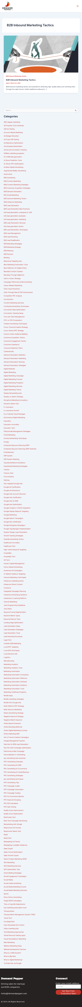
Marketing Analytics (11, 664)
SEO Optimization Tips (12, 869)
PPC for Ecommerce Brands (14, 796)
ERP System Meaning (11, 459)
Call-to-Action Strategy (12, 278)
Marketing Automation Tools (14, 689)
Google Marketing (10, 515)
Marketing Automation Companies (16, 675)
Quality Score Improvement (13, 810)
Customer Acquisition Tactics (14, 338)
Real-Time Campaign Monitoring (15, 821)
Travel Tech (8, 918)
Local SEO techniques (12, 650)
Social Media (8, 880)
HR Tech (7, 560)
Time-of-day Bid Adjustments (14, 904)
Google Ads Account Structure (15, 494)
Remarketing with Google (13, 824)
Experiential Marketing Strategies (15, 466)
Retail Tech (8, 838)
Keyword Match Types (12, 616)
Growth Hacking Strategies (13, 536)
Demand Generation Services (14, 362)
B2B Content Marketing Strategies (16, 185)
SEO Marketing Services (12, 866)
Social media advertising (12, 883)
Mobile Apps (8, 696)
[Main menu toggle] (77, 6)
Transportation (9, 911)
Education (7, 421)
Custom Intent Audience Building (15, 334)
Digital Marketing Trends (12, 390)
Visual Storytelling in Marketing (15, 939)
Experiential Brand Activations (14, 463)
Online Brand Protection (12, 723)
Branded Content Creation (13, 271)
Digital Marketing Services (13, 386)
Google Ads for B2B (11, 501)
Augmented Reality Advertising (15, 171)
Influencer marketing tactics (14, 581)
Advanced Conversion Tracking (15, 150)
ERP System (8, 456)
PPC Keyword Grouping (12, 800)
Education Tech (9, 428)
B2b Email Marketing (11, 195)
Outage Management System (14, 741)
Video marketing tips (11, 928)
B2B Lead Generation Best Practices (17, 209)
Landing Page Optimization (13, 623)
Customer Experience (11, 345)
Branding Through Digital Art (14, 275)
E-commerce (8, 407)
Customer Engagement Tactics (15, 341)
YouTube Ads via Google (12, 963)
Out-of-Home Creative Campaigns (16, 737)
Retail (6, 835)
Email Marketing (9, 435)
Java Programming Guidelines (14, 605)
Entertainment (9, 452)
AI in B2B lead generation (13, 157)
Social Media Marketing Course (15, 887)
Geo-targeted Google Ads (13, 484)
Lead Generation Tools (12, 633)
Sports (6, 894)
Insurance (7, 588)
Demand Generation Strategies (15, 365)
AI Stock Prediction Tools (13, 160)
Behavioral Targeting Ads (13, 261)
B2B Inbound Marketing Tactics (16, 76)
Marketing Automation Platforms (15, 678)
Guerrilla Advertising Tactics (14, 539)
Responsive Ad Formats (12, 828)
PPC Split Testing (10, 807)
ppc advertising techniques (13, 779)
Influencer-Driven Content (13, 584)
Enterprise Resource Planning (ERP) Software (20, 449)
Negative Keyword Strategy (13, 716)
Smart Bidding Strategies (13, 873)
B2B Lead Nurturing (11, 237)
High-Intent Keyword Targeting (15, 550)
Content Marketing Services (14, 303)
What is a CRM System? (12, 953)
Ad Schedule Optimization (13, 146)
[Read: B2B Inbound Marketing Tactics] (41, 54)
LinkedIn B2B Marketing (12, 643)
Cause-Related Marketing (13, 285)
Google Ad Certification (12, 487)
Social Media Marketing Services (15, 890)
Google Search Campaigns (13, 518)
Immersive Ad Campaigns (13, 570)
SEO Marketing (9, 862)
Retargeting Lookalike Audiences (15, 845)
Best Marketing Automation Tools (16, 265)
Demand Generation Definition (15, 355)
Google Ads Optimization (13, 504)
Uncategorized (9, 922)
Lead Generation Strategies (13, 630)
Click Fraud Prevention (12, 289)
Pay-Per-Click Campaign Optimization (17, 748)
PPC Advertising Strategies (13, 775)
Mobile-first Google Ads (12, 703)
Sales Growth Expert (11, 855)
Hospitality (7, 553)
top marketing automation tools (15, 908)
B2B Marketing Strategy (12, 247)
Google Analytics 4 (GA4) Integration (17, 508)
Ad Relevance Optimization (13, 143)
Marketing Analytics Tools (13, 668)
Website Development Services (15, 949)
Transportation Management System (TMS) (19, 915)
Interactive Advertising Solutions (15, 595)
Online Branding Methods (13, 727)
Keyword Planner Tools (12, 619)
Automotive (8, 174)
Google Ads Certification (12, 497)
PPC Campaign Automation (14, 789)
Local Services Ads (10, 654)
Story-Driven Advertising (13, 897)
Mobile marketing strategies (14, 699)
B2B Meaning (8, 251)
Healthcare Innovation (12, 543)
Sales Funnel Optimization (13, 852)
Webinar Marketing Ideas (13, 946)
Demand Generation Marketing (15, 358)
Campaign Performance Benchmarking (18, 282)
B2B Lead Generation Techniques (16, 230)
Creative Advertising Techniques (15, 324)
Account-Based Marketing (13, 132)
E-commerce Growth (11, 410)
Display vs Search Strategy (13, 397)
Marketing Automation (12, 671)
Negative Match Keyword (13, 720)
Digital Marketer (9, 369)
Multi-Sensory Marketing (13, 710)
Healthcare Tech (9, 546)
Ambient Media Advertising (13, 167)
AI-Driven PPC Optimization (14, 164)
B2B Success (8, 254)
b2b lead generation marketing (15, 219)
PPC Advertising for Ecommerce (15, 769)
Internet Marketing (10, 602)
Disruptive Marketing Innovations (16, 400)
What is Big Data (10, 956)
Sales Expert (8, 849)
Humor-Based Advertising (13, 567)
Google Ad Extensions (12, 490)
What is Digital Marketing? (13, 960)
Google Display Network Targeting (16, 511)
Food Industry (9, 477)
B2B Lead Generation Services (15, 223)
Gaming (6, 480)
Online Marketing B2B (11, 734)
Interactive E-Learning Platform (15, 598)
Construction (8, 299)
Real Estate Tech (10, 817)
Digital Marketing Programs (13, 383)
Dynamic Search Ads (11, 404)
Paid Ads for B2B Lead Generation (16, 744)
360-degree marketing (12, 122)
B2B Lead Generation (11, 205)
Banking (7, 258)
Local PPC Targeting (11, 647)
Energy (6, 442)
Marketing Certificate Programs (15, 692)
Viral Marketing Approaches (14, 932)
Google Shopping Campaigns (14, 525)
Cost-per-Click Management (14, 317)
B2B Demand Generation (13, 192)
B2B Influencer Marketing (13, 202)
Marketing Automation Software (15, 682)
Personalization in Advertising (14, 755)
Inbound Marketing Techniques (15, 577)
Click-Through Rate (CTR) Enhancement (18, 292)
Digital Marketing (10, 372)
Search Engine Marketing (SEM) (15, 859)
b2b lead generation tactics (13, 226)
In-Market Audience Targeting (14, 574)
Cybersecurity (9, 351)
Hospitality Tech (9, 557)
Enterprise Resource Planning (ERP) (16, 445)
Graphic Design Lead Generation (15, 532)
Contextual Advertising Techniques (16, 306)
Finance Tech (8, 473)
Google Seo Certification (12, 522)
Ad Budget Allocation (11, 136)
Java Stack (8, 609)
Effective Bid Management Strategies (17, 431)
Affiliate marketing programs (14, 153)
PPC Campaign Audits (12, 786)
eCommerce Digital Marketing (14, 417)
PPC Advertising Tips (11, 782)
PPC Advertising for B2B (12, 765)
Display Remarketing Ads (13, 393)
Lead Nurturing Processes (13, 636)
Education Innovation (11, 424)
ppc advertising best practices (15, 758)
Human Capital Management (14, 563)
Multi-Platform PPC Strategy (14, 706)
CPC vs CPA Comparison (13, 320)
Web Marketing (9, 942)
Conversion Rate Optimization (14, 310)
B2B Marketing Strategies (13, 244)
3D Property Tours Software (14, 126)
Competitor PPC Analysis (13, 296)
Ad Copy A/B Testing (11, 139)
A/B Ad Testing (9, 129)
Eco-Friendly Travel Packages (14, 414)
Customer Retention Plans (13, 348)
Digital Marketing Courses (13, 379)
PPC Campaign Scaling (12, 793)
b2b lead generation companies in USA (18, 212)
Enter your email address (67, 983)
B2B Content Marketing (12, 181)
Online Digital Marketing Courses (15, 730)
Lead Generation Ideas (12, 626)
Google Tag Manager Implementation (17, 529)
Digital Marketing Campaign (14, 376)
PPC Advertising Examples (13, 762)
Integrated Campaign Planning (15, 591)
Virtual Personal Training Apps (14, 935)
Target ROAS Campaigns (13, 901)
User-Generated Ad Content (14, 925)
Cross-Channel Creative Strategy (16, 327)
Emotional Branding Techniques (15, 438)
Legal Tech (8, 640)
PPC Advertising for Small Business (16, 772)
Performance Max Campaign (14, 751)
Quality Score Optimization (13, 814)
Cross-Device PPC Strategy (14, 331)
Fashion (7, 470)
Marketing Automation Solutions (15, 685)
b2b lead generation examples (15, 216)
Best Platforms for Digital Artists (15, 268)
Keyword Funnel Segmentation (15, 612)
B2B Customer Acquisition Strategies (17, 188)
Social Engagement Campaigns (15, 876)
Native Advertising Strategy (13, 713)
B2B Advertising (9, 178)
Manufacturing (9, 661)
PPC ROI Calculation (11, 803)
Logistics (7, 657)
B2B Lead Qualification (12, 240)
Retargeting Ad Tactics (12, 842)
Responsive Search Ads (12, 831)
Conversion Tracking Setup (13, 313)
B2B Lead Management (12, 233)
